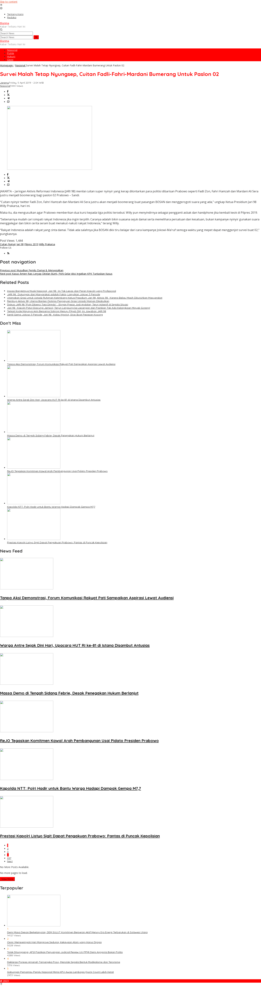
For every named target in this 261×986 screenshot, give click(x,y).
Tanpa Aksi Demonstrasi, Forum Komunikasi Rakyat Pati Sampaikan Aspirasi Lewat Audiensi (61, 364)
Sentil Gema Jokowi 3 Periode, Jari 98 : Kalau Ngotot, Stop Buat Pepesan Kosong (55, 314)
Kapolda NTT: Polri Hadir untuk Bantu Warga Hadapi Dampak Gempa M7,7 (51, 506)
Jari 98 (20, 244)
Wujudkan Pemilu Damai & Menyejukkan (31, 270)
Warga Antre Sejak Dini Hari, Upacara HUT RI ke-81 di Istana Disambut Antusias (53, 399)
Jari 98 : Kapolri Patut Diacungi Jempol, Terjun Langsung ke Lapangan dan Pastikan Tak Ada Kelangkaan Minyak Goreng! (78, 307)
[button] (36, 37)
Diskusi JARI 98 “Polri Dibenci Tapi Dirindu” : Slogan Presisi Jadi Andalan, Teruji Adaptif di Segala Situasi (67, 304)
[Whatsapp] (8, 101)
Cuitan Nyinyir (8, 244)
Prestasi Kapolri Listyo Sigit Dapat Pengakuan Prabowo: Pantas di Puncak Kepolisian (57, 542)
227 (9, 858)
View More (7, 879)
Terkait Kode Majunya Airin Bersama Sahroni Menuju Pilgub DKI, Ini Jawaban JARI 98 (56, 311)
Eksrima (4, 23)
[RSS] (8, 253)
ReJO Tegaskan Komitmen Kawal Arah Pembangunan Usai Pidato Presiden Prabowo (57, 471)
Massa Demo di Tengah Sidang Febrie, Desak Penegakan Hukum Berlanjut (50, 435)
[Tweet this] (8, 95)
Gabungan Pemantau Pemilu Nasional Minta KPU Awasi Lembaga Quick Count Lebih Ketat (60, 972)
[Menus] (1, 5)
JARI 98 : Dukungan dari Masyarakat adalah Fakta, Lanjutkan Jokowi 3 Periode (53, 294)
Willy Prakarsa (47, 244)
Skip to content (8, 1)
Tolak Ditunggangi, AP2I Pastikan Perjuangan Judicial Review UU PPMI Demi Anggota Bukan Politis (65, 952)
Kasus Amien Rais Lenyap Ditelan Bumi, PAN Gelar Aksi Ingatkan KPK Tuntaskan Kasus (56, 273)
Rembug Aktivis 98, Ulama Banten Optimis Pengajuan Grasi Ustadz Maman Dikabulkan (58, 301)
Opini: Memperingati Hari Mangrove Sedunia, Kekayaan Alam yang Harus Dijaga (54, 942)
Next (10, 861)
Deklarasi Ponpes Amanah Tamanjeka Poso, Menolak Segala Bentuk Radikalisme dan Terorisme (63, 962)
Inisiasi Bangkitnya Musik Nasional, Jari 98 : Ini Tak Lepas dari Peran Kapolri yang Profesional (61, 291)
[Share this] (7, 91)
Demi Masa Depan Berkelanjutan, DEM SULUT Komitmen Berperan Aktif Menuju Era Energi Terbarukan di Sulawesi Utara (77, 932)
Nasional (5, 85)
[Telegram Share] (8, 98)
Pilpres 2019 (31, 244)
